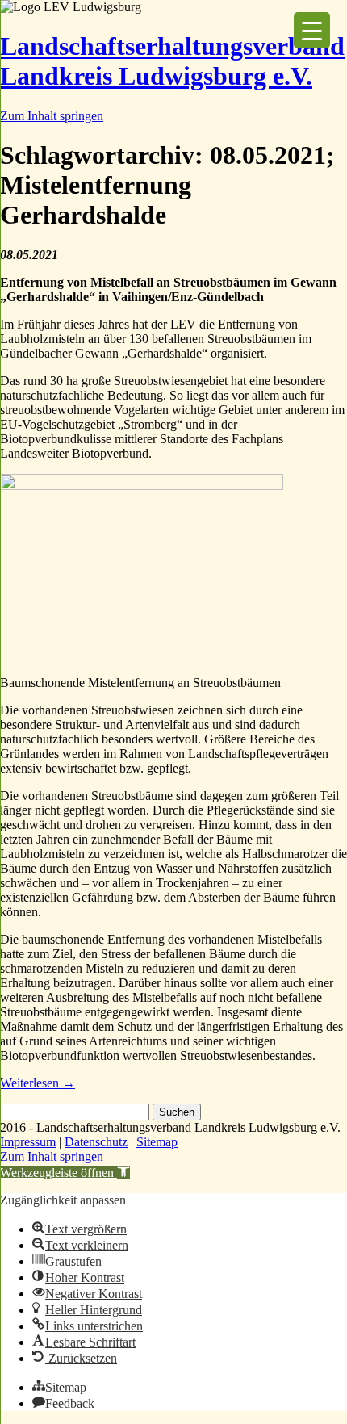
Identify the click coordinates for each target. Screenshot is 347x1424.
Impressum (28, 1142)
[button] (65, 1172)
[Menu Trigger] (312, 30)
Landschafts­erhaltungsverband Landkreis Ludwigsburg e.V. (172, 60)
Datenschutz (96, 1142)
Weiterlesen (37, 1083)
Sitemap (157, 1142)
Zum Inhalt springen (51, 116)
